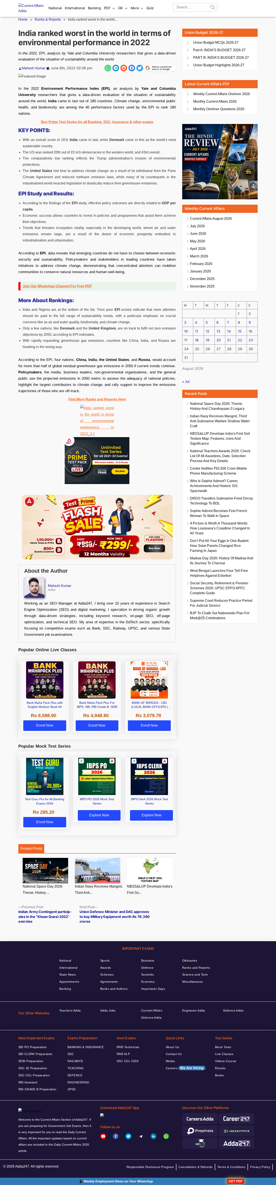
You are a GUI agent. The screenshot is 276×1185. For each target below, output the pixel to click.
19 (207, 340)
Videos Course (225, 1061)
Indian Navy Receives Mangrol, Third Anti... (99, 889)
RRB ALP (123, 1054)
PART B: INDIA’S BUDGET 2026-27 (221, 57)
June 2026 (198, 233)
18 (197, 340)
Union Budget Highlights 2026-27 (218, 65)
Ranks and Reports (196, 967)
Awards (105, 967)
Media (170, 1061)
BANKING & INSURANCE (85, 1047)
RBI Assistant (27, 1082)
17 (186, 340)
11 (196, 331)
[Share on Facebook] (132, 68)
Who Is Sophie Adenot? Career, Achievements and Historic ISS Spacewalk (214, 486)
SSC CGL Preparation (34, 1075)
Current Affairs (151, 1010)
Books (219, 1075)
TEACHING (75, 1068)
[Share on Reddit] (124, 68)
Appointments (69, 981)
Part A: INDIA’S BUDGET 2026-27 (219, 50)
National (55, 8)
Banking (94, 8)
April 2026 (198, 249)
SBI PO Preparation (32, 1047)
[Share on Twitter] (139, 68)
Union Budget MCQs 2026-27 (215, 42)
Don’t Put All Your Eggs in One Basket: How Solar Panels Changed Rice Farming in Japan (219, 545)
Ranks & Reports (48, 19)
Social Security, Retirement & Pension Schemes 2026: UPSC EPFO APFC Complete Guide (219, 588)
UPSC (71, 1089)
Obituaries (189, 960)
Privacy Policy (260, 1167)
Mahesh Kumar (33, 68)
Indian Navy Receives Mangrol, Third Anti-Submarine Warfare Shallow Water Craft (220, 421)
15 (240, 331)
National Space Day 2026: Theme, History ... (43, 889)
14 (229, 331)
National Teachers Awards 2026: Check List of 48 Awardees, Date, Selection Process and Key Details (220, 456)
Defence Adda (151, 1017)
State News (67, 974)
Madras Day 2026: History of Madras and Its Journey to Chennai (221, 560)
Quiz (150, 8)
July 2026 (197, 226)
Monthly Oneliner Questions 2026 (218, 109)
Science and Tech (195, 974)
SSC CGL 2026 (127, 1061)
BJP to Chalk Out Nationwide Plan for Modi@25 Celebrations (219, 615)
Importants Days (153, 988)
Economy (148, 981)
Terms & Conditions (231, 1167)
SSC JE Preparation (32, 1068)
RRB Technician (128, 1047)
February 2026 (201, 264)
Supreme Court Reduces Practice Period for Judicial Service (221, 603)
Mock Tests (223, 1047)
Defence (147, 967)
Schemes (107, 974)
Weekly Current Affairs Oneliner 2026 (221, 94)
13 (218, 331)
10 (186, 331)
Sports (105, 960)
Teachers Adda (70, 1010)
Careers (185, 1068)
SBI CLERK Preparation (35, 1054)
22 (240, 340)
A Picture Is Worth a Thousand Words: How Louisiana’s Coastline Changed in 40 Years (220, 528)
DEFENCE (74, 1075)
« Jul (186, 382)
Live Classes (224, 1054)
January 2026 (200, 271)
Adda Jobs (108, 1010)
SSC (70, 1054)
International (75, 8)
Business (147, 960)
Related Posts (31, 848)
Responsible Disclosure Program (150, 1167)
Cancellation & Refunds (195, 1167)
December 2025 (202, 279)
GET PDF (236, 1181)
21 (229, 340)
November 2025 (202, 286)
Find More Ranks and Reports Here (97, 399)
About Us (172, 1047)
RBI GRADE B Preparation (37, 1089)
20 (218, 340)
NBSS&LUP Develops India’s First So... (149, 889)
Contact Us (174, 1054)
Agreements (109, 981)
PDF (107, 8)
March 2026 (199, 256)
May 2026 (197, 241)
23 (251, 340)
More (135, 8)
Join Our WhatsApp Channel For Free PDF (57, 286)
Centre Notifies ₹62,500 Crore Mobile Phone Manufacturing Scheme (218, 471)
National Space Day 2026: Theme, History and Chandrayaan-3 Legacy (217, 406)
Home (23, 19)
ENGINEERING (78, 1082)
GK (120, 8)
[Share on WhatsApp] (108, 68)
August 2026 (211, 218)
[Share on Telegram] (116, 68)
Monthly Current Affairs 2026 (215, 101)
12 (207, 331)
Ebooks (220, 1068)
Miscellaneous (192, 981)
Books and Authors (113, 988)
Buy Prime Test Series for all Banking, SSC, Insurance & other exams (97, 122)
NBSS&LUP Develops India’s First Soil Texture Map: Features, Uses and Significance (220, 438)
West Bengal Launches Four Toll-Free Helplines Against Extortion (219, 573)
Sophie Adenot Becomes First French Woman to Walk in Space (218, 513)
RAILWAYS (75, 1061)
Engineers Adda (193, 1010)
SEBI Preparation (30, 1061)
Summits (147, 974)
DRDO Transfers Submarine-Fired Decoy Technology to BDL (221, 501)
